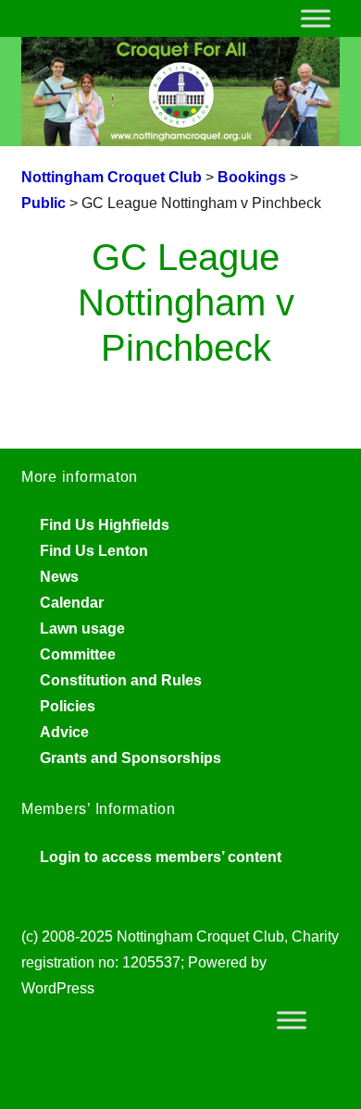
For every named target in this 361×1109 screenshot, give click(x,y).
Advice (64, 732)
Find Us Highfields (104, 525)
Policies (67, 706)
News (59, 577)
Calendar (72, 602)
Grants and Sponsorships (130, 758)
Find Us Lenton (94, 551)
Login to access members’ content (160, 857)
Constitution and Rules (121, 680)
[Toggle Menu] (315, 18)
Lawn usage (82, 628)
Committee (78, 654)
